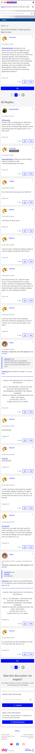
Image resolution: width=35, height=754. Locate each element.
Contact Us (31, 737)
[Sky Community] (10, 2)
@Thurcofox (6, 120)
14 (5, 619)
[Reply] (31, 82)
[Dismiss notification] (32, 7)
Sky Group (4, 739)
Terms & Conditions (28, 734)
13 (5, 543)
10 (5, 436)
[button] (32, 37)
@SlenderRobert (7, 48)
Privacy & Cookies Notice (8, 736)
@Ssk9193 (5, 526)
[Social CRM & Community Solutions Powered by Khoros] (29, 750)
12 (5, 504)
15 (5, 650)
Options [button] (3, 26)
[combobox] (16, 13)
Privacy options (5, 734)
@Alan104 (7, 359)
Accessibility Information (27, 736)
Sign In (33, 2)
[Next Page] (23, 95)
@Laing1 (5, 458)
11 (5, 467)
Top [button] (18, 731)
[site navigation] (2, 2)
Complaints (4, 737)
